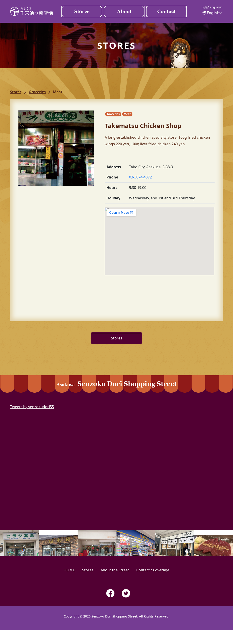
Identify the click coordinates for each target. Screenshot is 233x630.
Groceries (37, 91)
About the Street (124, 11)
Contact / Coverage (166, 11)
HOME (69, 569)
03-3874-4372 (140, 177)
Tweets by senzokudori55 (32, 406)
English (213, 12)
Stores (82, 11)
